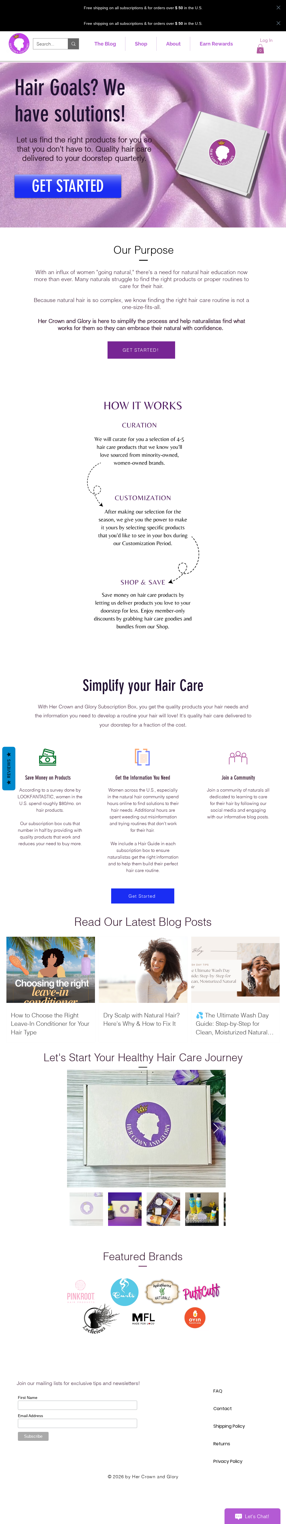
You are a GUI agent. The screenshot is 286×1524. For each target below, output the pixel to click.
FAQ (217, 1391)
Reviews (9, 768)
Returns (221, 1444)
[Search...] (73, 44)
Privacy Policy (227, 1461)
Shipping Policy (229, 1426)
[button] (260, 48)
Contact (222, 1408)
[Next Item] (216, 1128)
